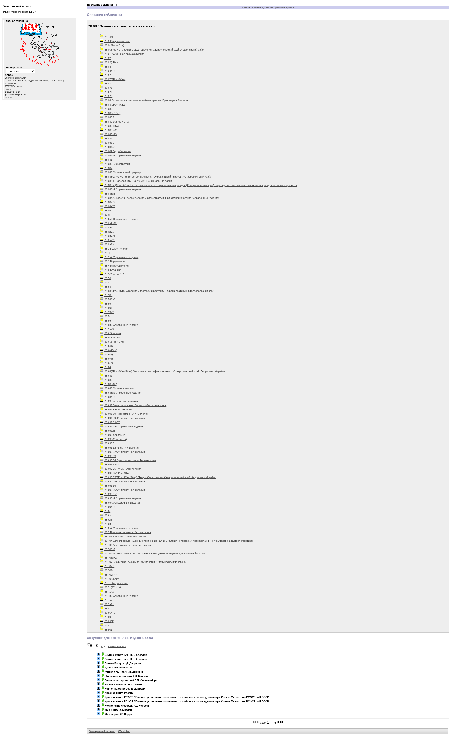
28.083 (108, 159)
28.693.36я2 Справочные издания (124, 490)
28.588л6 (109, 299)
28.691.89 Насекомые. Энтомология (126, 413)
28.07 (107, 75)
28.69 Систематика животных (122, 401)
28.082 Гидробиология (117, 151)
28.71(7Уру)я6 (112, 587)
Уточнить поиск (117, 646)
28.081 (108, 138)
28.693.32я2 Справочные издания (124, 451)
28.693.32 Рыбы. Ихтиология (121, 447)
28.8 (106, 608)
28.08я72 (109, 202)
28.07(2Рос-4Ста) (114, 79)
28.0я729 (109, 240)
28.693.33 (110, 456)
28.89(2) (109, 621)
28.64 (107, 367)
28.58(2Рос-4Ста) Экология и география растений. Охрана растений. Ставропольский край (159, 291)
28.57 (107, 282)
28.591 (108, 307)
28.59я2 (109, 312)
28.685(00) (110, 384)
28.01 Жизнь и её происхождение (124, 53)
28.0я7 (108, 227)
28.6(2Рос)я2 (112, 337)
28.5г (107, 316)
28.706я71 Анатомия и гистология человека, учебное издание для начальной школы (154, 553)
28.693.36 (110, 485)
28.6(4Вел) (110, 350)
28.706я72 (110, 557)
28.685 (108, 379)
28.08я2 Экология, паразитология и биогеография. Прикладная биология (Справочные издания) (161, 197)
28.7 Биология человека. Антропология (127, 532)
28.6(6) (108, 358)
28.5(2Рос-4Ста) (114, 274)
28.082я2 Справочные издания (122, 155)
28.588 (108, 295)
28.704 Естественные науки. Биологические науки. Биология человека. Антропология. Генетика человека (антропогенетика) (178, 540)
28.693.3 (109, 443)
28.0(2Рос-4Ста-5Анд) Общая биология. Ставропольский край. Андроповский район (154, 49)
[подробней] (98, 654)
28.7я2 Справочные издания (121, 595)
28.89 (107, 617)
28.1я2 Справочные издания (121, 257)
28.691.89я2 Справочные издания (124, 418)
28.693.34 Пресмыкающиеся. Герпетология (130, 460)
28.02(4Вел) (111, 62)
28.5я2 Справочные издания (121, 324)
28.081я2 (109, 147)
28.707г (108, 570)
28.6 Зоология (112, 333)
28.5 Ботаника (112, 269)
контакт (8, 97)
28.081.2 (109, 142)
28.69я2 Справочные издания (122, 502)
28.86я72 (109, 612)
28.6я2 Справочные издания (121, 528)
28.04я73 (109, 70)
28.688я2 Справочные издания (122, 392)
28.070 (108, 83)
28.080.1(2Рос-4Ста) (116, 121)
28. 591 (108, 37)
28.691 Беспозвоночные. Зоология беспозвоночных (135, 405)
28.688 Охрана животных (119, 388)
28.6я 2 (108, 523)
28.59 (107, 303)
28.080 (108, 108)
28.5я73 (109, 329)
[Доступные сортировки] (103, 646)
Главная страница (16, 21)
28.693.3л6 (110, 494)
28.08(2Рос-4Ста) (114, 104)
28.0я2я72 (110, 223)
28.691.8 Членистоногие (118, 409)
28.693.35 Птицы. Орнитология (122, 468)
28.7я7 (108, 600)
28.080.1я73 (111, 125)
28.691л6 (109, 430)
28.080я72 (110, 130)
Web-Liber (124, 731)
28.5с (107, 320)
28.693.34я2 (111, 464)
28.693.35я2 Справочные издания (124, 481)
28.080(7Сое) (112, 113)
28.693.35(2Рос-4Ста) (117, 473)
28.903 (108, 629)
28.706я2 (109, 549)
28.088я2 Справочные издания (122, 189)
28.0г (107, 214)
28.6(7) (108, 363)
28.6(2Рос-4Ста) (114, 341)
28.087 (108, 168)
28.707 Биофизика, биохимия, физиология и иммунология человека (145, 562)
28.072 (108, 92)
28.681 (108, 375)
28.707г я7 (110, 574)
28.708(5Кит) (112, 578)
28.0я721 (109, 236)
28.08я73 (109, 206)
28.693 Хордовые (114, 435)
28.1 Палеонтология (116, 248)
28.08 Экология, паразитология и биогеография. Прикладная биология (146, 100)
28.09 (107, 210)
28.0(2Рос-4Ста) (114, 45)
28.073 (108, 96)
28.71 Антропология (116, 583)
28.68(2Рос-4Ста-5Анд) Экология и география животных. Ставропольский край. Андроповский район (164, 371)
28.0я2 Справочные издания (121, 219)
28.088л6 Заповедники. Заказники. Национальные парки (138, 180)
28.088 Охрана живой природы (122, 172)
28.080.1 (109, 117)
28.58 (107, 286)
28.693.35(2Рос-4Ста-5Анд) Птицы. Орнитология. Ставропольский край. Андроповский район (160, 477)
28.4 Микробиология (116, 265)
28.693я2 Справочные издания (122, 498)
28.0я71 (109, 231)
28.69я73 (109, 506)
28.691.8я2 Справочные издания (123, 426)
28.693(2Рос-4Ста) (115, 439)
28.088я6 (109, 193)
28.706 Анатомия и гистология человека (128, 545)
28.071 (108, 87)
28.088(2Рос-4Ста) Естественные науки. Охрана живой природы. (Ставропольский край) (157, 176)
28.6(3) (108, 346)
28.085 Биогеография (117, 164)
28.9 (106, 625)
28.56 (107, 278)
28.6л (107, 515)
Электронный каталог (102, 731)
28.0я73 (109, 244)
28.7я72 (109, 604)
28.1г (107, 252)
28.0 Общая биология (117, 41)
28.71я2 (109, 591)
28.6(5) (108, 354)
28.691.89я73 (112, 422)
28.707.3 (109, 566)
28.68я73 (109, 396)
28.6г (107, 511)
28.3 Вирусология (114, 261)
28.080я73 (110, 134)
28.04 (107, 66)
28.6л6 (108, 519)
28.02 (107, 58)
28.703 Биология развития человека (125, 536)
